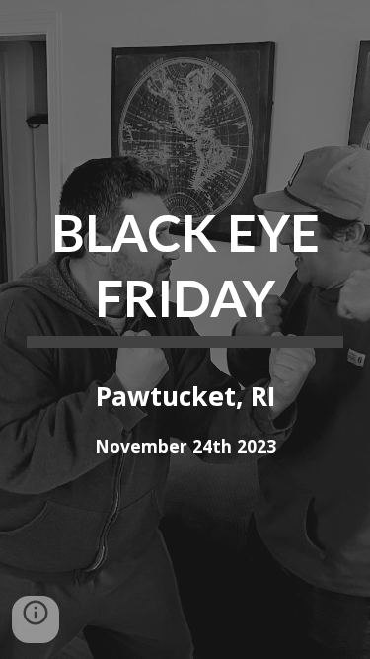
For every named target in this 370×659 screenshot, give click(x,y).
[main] (185, 273)
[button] (35, 619)
